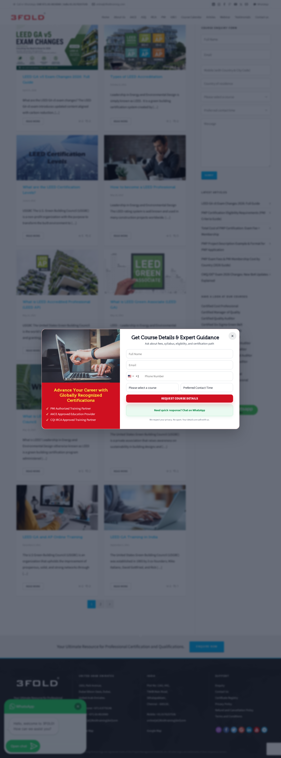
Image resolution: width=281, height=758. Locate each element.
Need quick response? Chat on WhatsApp (179, 410)
